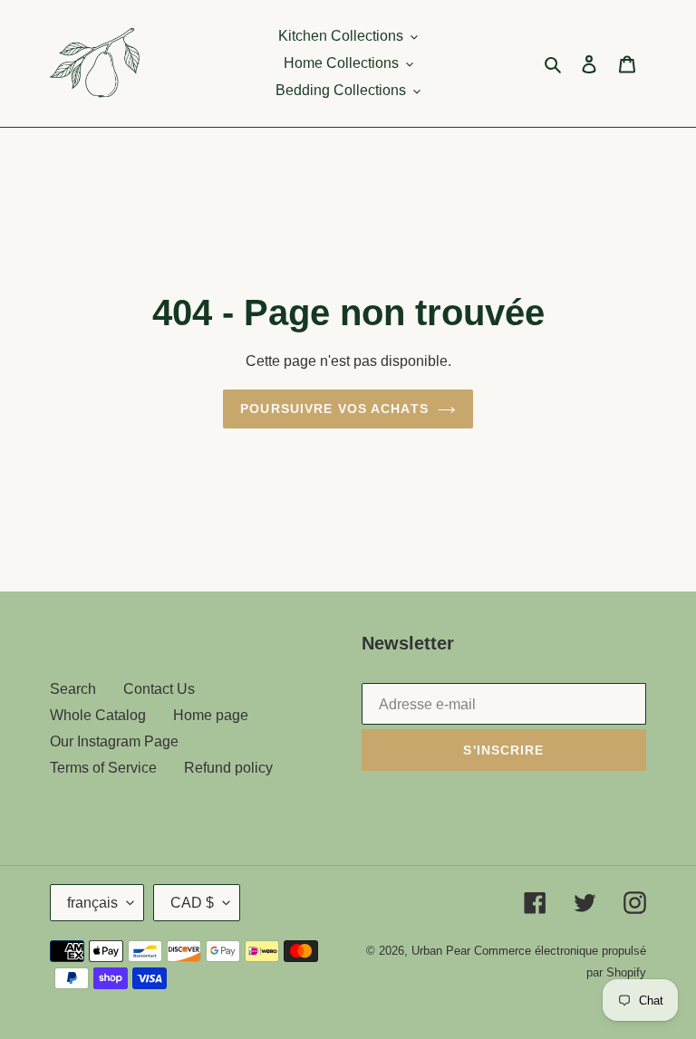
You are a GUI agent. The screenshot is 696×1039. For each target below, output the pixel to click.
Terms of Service (103, 767)
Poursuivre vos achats (334, 408)
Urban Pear (440, 950)
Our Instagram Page (114, 741)
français (92, 902)
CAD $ (192, 902)
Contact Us (159, 689)
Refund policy (228, 767)
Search (73, 689)
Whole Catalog (98, 715)
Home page (210, 715)
